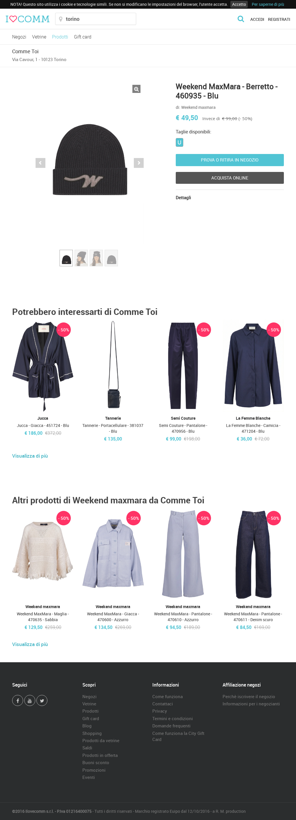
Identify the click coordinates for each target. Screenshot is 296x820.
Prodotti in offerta (100, 755)
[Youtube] (29, 700)
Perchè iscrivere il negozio (249, 696)
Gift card (82, 37)
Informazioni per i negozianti (251, 704)
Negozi (19, 37)
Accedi (257, 19)
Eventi (88, 777)
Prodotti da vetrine (100, 740)
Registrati (279, 19)
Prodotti (60, 37)
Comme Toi (25, 51)
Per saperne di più (268, 4)
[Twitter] (41, 700)
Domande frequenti (171, 726)
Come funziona (167, 696)
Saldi (87, 748)
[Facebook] (17, 700)
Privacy (159, 711)
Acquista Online (229, 178)
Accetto (239, 4)
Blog (87, 726)
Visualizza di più (30, 455)
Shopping (92, 733)
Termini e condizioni (172, 718)
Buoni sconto (95, 762)
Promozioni (94, 770)
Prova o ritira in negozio (229, 160)
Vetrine (39, 37)
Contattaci (162, 704)
